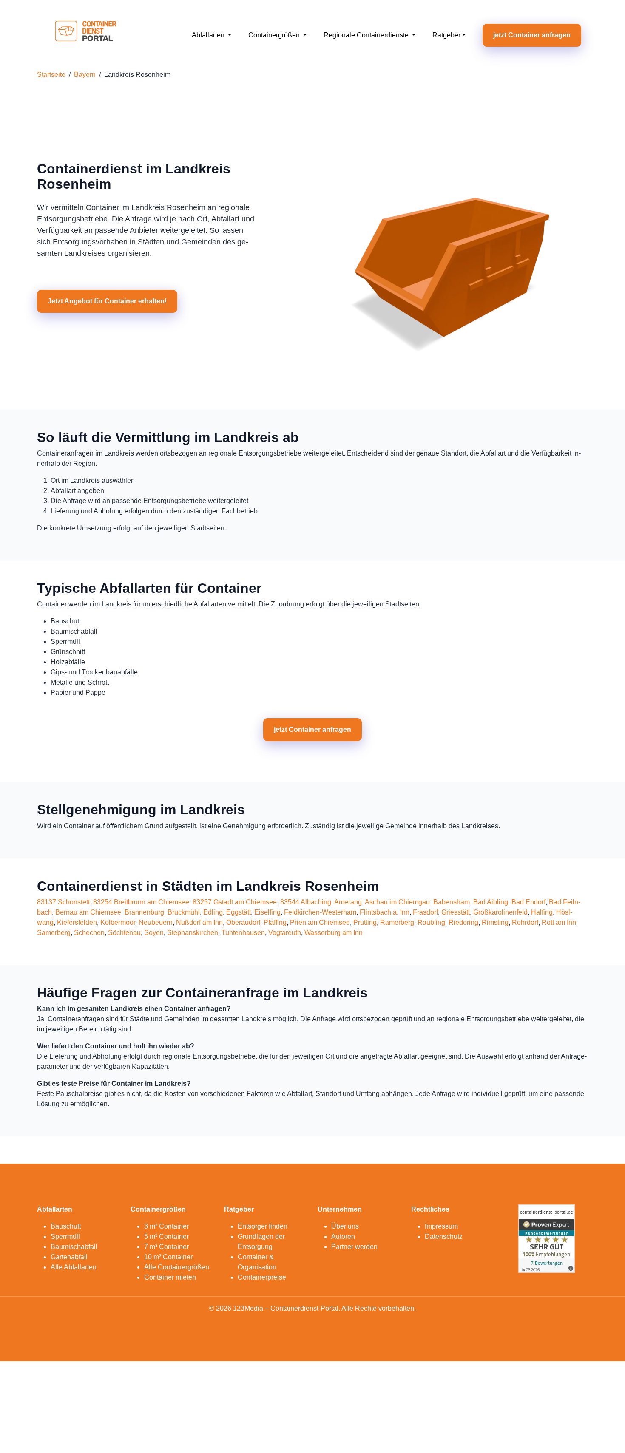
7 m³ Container (166, 1246)
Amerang (348, 902)
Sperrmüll (65, 1236)
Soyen (154, 932)
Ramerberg (397, 922)
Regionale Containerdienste (367, 35)
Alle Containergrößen (176, 1267)
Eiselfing (267, 912)
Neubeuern (156, 922)
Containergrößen (274, 35)
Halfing (542, 912)
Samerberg (54, 932)
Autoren (343, 1236)
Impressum (441, 1226)
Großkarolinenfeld (500, 912)
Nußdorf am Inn (199, 922)
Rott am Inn (559, 922)
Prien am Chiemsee (320, 922)
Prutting (365, 922)
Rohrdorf (525, 922)
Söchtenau (124, 932)
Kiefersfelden (77, 922)
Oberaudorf (243, 922)
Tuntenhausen (243, 932)
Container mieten (170, 1277)
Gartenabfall (69, 1256)
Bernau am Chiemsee (88, 912)
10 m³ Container (168, 1256)
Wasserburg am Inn (333, 932)
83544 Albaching (305, 902)
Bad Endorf (528, 902)
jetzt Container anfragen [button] (532, 35)
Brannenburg (144, 912)
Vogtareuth (284, 932)
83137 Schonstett (63, 902)
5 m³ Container (166, 1236)
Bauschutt (66, 1226)
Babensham (451, 902)
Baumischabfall (74, 1246)
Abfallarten (209, 35)
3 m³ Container (166, 1226)
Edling (213, 912)
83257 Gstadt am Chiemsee (235, 902)
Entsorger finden (262, 1226)
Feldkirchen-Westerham (320, 912)
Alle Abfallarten (74, 1267)
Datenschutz (444, 1236)
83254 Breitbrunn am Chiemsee (141, 902)
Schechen (89, 932)
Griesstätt (455, 912)
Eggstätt (238, 912)
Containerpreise (262, 1277)
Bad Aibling (490, 902)
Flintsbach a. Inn (384, 912)
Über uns (345, 1226)
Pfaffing (275, 922)
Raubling (431, 922)
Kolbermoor (117, 922)
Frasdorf (425, 912)
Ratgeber (446, 35)
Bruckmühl (184, 912)
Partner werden (354, 1246)
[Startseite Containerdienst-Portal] (86, 35)
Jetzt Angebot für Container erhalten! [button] (107, 301)
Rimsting (495, 922)
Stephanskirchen (192, 932)
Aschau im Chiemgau (397, 902)
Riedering (463, 922)
